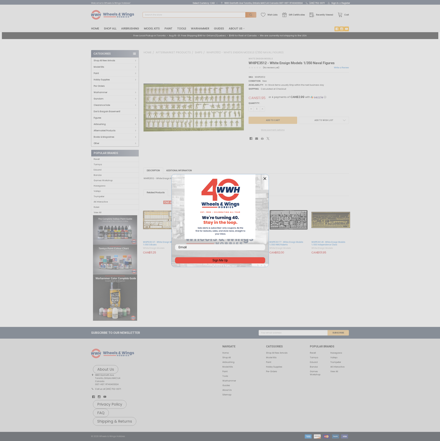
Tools (181, 28)
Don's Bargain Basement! (107, 111)
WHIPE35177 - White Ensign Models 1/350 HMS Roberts (286, 243)
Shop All (110, 28)
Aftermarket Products (105, 130)
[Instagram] (341, 28)
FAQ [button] (100, 412)
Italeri (96, 207)
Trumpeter (99, 196)
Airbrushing (130, 28)
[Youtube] (346, 28)
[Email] (256, 138)
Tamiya (98, 164)
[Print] (262, 138)
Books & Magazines (104, 136)
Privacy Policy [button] (109, 404)
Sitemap (226, 394)
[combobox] (199, 15)
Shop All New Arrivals (104, 60)
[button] (115, 230)
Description (153, 170)
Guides (219, 28)
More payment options (273, 129)
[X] (268, 138)
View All (97, 212)
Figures (97, 117)
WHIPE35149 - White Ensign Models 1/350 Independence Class (328, 243)
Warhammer (200, 28)
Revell (97, 159)
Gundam (98, 98)
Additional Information (179, 170)
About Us (235, 28)
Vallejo (97, 191)
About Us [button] (105, 369)
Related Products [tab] (156, 192)
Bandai (98, 175)
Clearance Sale (102, 105)
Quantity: (254, 103)
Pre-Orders (99, 85)
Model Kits (152, 28)
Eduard (97, 169)
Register (346, 3)
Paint (168, 28)
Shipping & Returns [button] (114, 421)
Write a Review (341, 67)
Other (96, 143)
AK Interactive (101, 201)
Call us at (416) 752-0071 (108, 388)
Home (95, 28)
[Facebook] (336, 28)
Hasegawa (99, 185)
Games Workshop (103, 180)
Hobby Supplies (102, 79)
